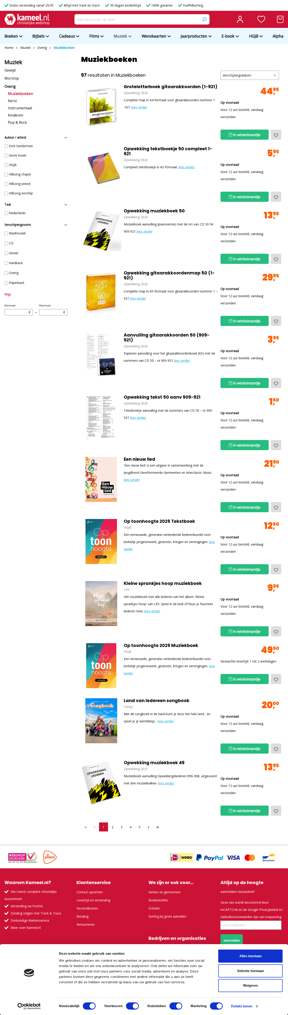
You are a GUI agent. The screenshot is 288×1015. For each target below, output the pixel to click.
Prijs (7, 294)
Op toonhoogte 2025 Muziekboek (161, 645)
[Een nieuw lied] (101, 479)
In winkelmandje (246, 134)
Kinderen (15, 115)
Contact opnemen (89, 892)
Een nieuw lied (139, 459)
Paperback (16, 283)
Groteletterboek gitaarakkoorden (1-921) (170, 86)
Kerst (12, 100)
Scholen (154, 908)
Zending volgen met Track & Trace (36, 913)
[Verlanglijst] (261, 19)
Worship (11, 78)
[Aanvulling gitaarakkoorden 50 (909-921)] (101, 355)
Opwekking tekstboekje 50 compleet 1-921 (168, 151)
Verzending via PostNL (27, 906)
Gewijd (10, 70)
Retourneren (85, 924)
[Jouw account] (240, 19)
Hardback (16, 263)
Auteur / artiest (15, 137)
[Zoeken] (204, 19)
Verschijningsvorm (17, 224)
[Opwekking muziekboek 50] (101, 231)
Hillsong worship (21, 193)
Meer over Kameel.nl (26, 927)
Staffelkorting (192, 5)
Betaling (82, 916)
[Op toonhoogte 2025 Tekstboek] (101, 541)
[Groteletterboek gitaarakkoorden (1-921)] (101, 106)
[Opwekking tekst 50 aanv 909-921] (101, 417)
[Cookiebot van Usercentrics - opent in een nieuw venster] (29, 1006)
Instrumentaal (20, 108)
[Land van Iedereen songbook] (101, 720)
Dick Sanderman (21, 146)
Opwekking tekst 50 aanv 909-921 (162, 397)
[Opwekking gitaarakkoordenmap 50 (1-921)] (101, 293)
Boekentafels (158, 900)
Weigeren (250, 985)
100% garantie (161, 5)
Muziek (13, 62)
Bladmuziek (17, 233)
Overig (10, 86)
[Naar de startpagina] (27, 19)
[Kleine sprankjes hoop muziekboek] (101, 603)
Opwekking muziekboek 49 (154, 762)
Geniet (13, 253)
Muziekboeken (20, 93)
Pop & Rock (17, 122)
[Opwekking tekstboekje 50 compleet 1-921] (101, 168)
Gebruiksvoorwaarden (236, 917)
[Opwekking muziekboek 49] (101, 782)
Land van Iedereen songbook (156, 700)
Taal (7, 204)
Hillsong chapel (20, 174)
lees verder (139, 107)
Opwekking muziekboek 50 (154, 211)
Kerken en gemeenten (164, 892)
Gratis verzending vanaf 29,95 (31, 5)
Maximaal (52, 309)
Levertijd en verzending (93, 900)
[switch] (132, 1006)
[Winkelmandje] (280, 19)
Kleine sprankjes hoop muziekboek (163, 583)
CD (11, 243)
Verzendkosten (87, 908)
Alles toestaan (250, 956)
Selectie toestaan (250, 971)
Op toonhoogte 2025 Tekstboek (159, 521)
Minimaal (17, 309)
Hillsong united (19, 184)
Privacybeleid (268, 909)
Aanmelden (231, 940)
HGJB (13, 165)
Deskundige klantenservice (30, 920)
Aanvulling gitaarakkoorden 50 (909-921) (166, 338)
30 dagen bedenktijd (125, 5)
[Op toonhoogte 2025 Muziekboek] (101, 665)
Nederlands (17, 213)
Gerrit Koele (17, 155)
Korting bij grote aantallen (167, 916)
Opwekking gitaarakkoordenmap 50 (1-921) (169, 276)
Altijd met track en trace (82, 5)
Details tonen (241, 1006)
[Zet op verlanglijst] (276, 135)
